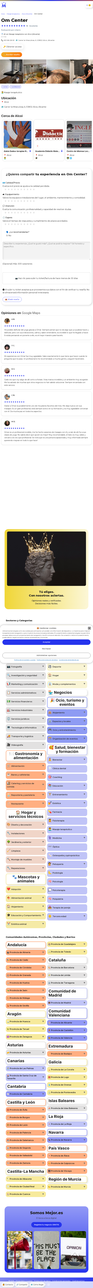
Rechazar (46, 649)
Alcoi (6, 102)
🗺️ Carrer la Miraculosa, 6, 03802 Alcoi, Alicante (35, 40)
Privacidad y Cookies (24, 1281)
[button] (89, 628)
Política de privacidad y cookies (24, 660)
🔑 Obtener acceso (12, 47)
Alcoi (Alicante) (27, 14)
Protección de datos (42, 1281)
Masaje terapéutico (13, 14)
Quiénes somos (78, 1281)
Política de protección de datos (47, 660)
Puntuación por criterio (11, 30)
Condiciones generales (61, 1281)
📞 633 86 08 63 (7, 40)
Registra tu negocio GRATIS (46, 1225)
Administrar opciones (47, 655)
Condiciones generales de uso (69, 660)
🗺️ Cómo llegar (37, 1285)
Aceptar (46, 642)
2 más (3, 37)
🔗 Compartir (21, 1285)
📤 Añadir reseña (12, 299)
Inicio (3, 14)
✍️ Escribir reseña (12, 55)
